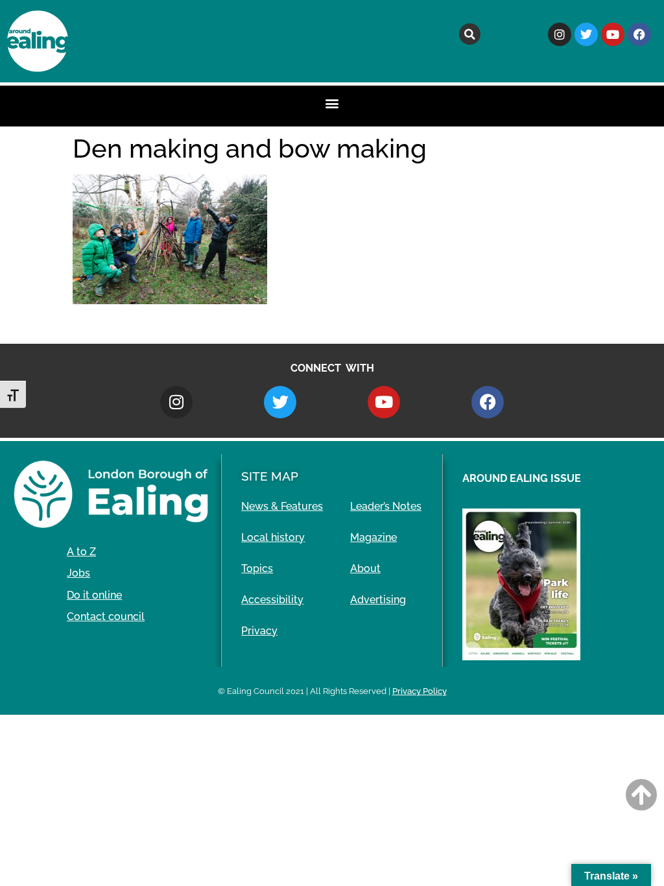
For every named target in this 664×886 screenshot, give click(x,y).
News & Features (282, 506)
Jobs (78, 573)
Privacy (259, 631)
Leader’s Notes (385, 506)
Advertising (378, 599)
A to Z (81, 551)
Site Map (269, 476)
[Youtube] (612, 34)
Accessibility (272, 599)
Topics (257, 568)
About (365, 568)
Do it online (94, 595)
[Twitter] (586, 34)
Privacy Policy (419, 691)
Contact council (106, 616)
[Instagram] (559, 34)
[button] (469, 34)
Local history (273, 537)
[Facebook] (639, 34)
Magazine (373, 537)
